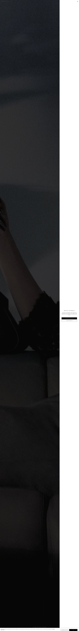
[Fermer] (77, 1)
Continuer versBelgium (69, 320)
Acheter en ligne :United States (69, 318)
